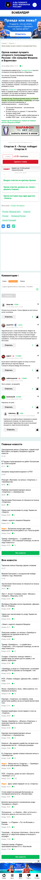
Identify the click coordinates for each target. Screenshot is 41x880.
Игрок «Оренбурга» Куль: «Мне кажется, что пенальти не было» (20, 690)
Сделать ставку (20, 162)
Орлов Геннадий (9, 220)
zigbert (8, 356)
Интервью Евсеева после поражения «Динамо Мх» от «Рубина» (20, 605)
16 (15, 693)
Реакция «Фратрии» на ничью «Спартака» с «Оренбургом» (19, 481)
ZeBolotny (12, 413)
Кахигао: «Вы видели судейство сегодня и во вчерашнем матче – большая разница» (20, 744)
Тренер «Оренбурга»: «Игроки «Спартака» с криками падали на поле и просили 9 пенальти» (19, 723)
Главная (4, 43)
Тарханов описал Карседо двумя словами (19, 566)
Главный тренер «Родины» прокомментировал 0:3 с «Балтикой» (17, 845)
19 (15, 758)
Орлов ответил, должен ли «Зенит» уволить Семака (19, 188)
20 (15, 748)
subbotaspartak (11, 378)
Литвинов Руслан (18, 216)
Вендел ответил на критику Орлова (19, 180)
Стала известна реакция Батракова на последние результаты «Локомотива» (17, 793)
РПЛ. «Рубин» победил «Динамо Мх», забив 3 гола (20, 680)
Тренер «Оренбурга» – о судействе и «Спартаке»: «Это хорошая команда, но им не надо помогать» (20, 541)
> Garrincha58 (30, 416)
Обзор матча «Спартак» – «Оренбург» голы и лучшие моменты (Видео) (20, 765)
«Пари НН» (12, 90)
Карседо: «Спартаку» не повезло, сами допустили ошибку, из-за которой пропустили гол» (20, 701)
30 (15, 728)
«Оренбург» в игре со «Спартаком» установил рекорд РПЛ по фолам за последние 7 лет (20, 670)
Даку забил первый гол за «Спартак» (20, 784)
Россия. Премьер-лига (11, 212)
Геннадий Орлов (27, 70)
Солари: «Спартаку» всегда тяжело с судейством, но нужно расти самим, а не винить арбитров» (18, 658)
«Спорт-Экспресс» (17, 206)
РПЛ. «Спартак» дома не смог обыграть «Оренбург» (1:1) (18, 775)
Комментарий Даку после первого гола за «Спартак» (19, 712)
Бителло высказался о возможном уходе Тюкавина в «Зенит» (18, 803)
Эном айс (9, 304)
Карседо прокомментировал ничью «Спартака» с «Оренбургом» (16, 734)
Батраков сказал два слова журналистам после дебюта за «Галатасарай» (20, 529)
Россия (5, 216)
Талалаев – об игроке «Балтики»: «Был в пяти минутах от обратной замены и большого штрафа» (20, 834)
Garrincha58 (10, 397)
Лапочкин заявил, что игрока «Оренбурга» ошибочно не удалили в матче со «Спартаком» (19, 634)
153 (15, 778)
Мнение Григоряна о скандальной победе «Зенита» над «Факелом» (19, 575)
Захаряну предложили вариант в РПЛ (17, 472)
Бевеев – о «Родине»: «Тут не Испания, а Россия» (18, 823)
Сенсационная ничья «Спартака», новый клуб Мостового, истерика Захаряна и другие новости (20, 451)
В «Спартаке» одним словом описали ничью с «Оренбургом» (20, 754)
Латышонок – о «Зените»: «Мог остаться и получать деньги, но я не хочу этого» (19, 813)
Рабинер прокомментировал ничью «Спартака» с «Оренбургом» (16, 491)
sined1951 (10, 325)
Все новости (21, 553)
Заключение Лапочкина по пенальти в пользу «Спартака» (20, 501)
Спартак (27, 212)
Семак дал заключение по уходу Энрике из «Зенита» (19, 511)
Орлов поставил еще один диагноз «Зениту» (19, 197)
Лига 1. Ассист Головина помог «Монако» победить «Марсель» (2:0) (19, 595)
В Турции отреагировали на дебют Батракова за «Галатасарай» (20, 462)
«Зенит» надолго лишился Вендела (16, 520)
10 (15, 545)
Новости (11, 43)
